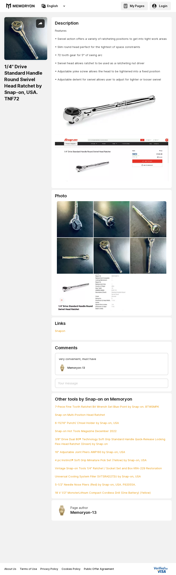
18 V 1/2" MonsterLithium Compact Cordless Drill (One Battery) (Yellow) (103, 492)
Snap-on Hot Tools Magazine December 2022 (86, 431)
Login (163, 6)
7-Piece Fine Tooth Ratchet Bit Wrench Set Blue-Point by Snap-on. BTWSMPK (107, 406)
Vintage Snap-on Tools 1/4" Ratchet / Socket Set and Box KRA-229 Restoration (108, 468)
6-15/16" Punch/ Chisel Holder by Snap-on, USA (87, 423)
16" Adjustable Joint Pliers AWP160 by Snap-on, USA (90, 452)
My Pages (137, 6)
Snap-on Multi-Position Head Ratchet (80, 414)
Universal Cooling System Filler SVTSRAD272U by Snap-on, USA (98, 476)
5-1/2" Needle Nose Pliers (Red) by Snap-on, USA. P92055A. (95, 484)
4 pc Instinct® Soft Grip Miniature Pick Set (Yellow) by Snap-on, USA (101, 460)
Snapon (60, 331)
